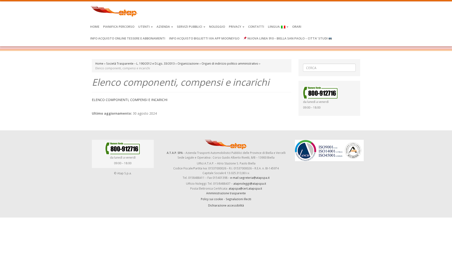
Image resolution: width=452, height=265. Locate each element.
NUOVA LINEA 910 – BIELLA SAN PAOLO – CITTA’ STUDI (287, 38)
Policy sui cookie (212, 199)
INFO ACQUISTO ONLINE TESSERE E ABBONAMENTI (127, 38)
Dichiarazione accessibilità (226, 205)
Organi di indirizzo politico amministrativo (230, 63)
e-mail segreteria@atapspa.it (250, 177)
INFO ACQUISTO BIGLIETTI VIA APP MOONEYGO (204, 38)
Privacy (235, 26)
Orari (296, 26)
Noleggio (217, 26)
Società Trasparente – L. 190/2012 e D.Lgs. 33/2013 (140, 63)
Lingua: (274, 26)
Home (94, 26)
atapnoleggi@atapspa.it (249, 183)
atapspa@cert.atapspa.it (245, 188)
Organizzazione (188, 63)
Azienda (164, 26)
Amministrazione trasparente (226, 193)
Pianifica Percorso (118, 26)
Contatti (256, 26)
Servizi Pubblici (190, 26)
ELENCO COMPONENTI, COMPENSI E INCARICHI (129, 99)
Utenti (144, 26)
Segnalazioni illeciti (238, 199)
